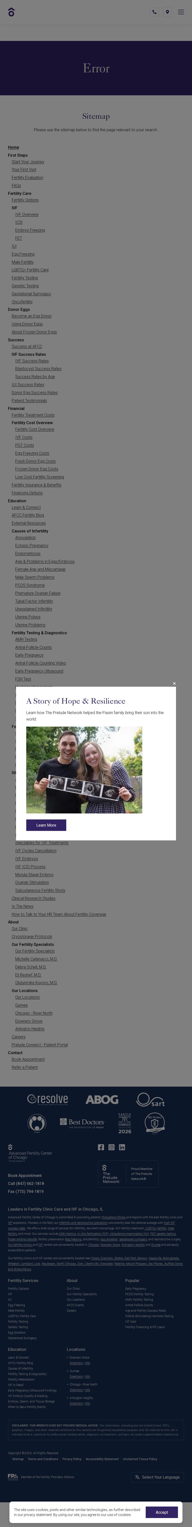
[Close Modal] (174, 683)
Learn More (46, 825)
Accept (162, 1512)
